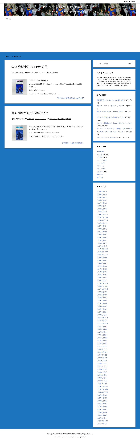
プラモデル (61, 119)
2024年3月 (102, 275)
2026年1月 (102, 212)
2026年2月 (102, 209)
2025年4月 (102, 237)
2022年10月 (102, 323)
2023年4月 (102, 306)
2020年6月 (102, 404)
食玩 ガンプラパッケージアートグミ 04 (109, 111)
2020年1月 (102, 418)
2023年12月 (102, 283)
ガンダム (99, 157)
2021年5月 (102, 372)
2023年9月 (102, 292)
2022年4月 (102, 340)
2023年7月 (102, 297)
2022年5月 (102, 338)
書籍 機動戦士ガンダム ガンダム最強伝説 (110, 100)
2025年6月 (102, 232)
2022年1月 (102, 349)
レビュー (43, 72)
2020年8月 (102, 398)
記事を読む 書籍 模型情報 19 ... (73, 143)
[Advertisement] (70, 36)
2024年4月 (102, 272)
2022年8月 (102, 329)
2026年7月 (102, 194)
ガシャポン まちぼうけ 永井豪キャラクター (111, 117)
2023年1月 (102, 315)
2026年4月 (102, 203)
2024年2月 (102, 277)
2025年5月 (102, 234)
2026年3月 (102, 206)
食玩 (100, 177)
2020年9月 (102, 395)
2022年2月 (102, 346)
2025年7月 (102, 229)
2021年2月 (102, 381)
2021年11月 (102, 355)
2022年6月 (102, 335)
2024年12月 (102, 249)
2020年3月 (102, 412)
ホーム (9, 56)
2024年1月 (102, 280)
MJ (51, 72)
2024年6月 (102, 266)
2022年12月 (102, 318)
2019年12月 (102, 421)
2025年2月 (102, 243)
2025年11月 (102, 217)
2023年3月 (102, 309)
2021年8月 (102, 363)
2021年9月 (102, 361)
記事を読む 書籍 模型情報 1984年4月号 (70, 98)
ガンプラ (101, 160)
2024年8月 (102, 260)
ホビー (37, 72)
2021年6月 (102, 369)
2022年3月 (102, 343)
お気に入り (30, 72)
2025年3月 (102, 240)
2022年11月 (102, 320)
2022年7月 (102, 332)
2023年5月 (102, 303)
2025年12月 (102, 214)
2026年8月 (102, 191)
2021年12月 (102, 352)
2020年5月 (102, 406)
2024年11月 (102, 252)
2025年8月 (102, 226)
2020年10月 (102, 392)
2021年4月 (102, 375)
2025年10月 (102, 220)
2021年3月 (102, 378)
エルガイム (53, 119)
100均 (100, 151)
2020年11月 (102, 389)
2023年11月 (102, 286)
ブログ (100, 166)
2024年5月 (102, 269)
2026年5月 (102, 200)
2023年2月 (102, 312)
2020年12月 (102, 386)
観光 (100, 174)
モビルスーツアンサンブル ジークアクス (110, 106)
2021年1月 (102, 383)
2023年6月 (102, 300)
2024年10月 (102, 254)
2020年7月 (102, 401)
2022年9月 (102, 326)
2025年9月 (102, 223)
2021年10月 (102, 358)
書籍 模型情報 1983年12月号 (30, 113)
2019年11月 (102, 424)
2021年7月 (102, 366)
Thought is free (81, 437)
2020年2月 (102, 415)
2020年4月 (102, 409)
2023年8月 (102, 295)
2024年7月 (102, 263)
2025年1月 (102, 246)
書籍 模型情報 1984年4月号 (30, 66)
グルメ (101, 163)
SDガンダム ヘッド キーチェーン (107, 137)
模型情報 (55, 72)
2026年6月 (102, 197)
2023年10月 (102, 289)
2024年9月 (102, 257)
